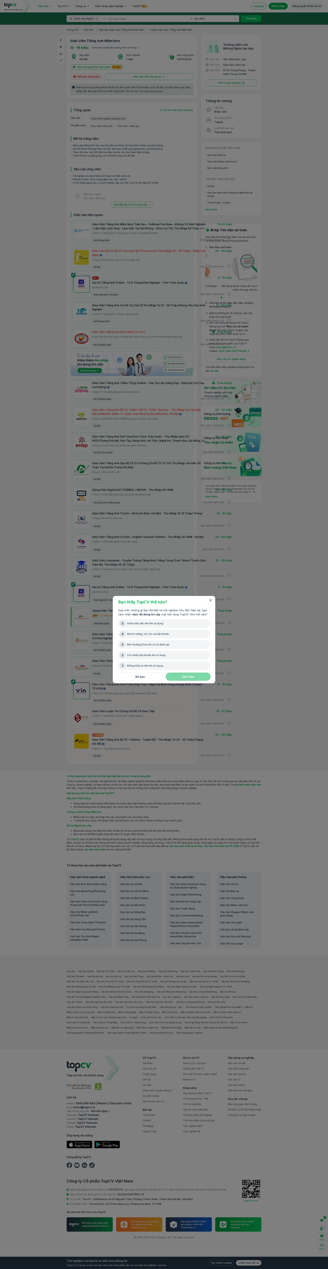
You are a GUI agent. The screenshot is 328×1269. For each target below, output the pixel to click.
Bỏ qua (140, 676)
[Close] (210, 600)
